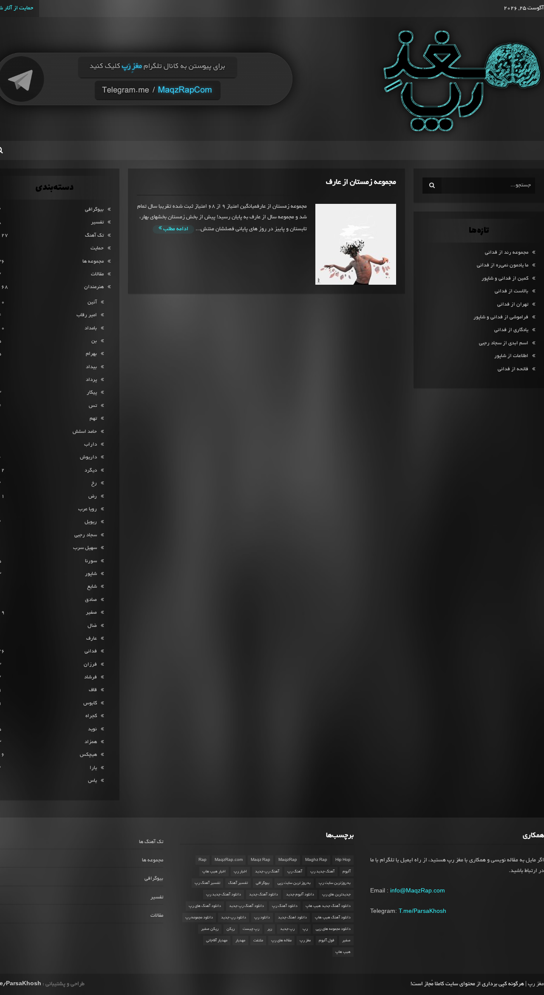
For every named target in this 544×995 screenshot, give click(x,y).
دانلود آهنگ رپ (285, 906)
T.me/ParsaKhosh (422, 910)
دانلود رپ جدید (233, 917)
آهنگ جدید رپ (322, 871)
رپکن (231, 929)
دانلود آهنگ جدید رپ (223, 894)
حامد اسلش (85, 432)
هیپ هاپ (343, 952)
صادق (91, 600)
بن (94, 341)
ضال (92, 626)
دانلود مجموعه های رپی (333, 929)
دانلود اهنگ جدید (292, 917)
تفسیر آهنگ (238, 883)
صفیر (91, 612)
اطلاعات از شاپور (511, 356)
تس (93, 406)
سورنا (91, 561)
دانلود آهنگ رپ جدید (246, 906)
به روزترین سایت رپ (335, 883)
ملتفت (258, 940)
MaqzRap (287, 860)
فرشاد (90, 677)
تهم (93, 418)
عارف (91, 638)
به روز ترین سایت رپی (294, 883)
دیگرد (91, 470)
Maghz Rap (316, 860)
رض (92, 496)
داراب (90, 444)
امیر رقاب (86, 315)
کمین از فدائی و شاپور (505, 278)
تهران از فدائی (512, 304)
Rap (202, 860)
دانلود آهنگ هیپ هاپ (333, 917)
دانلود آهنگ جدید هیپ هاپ (328, 906)
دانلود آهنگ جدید (263, 894)
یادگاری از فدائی (511, 330)
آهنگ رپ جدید (267, 871)
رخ (94, 483)
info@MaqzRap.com (417, 890)
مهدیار (240, 940)
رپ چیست (251, 929)
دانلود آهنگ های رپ (205, 906)
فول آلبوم (326, 940)
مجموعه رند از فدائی (506, 252)
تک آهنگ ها (151, 842)
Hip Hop (343, 860)
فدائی (91, 651)
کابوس (90, 703)
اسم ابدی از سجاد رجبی (503, 343)
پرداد (91, 380)
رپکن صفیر (209, 929)
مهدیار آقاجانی (216, 940)
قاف (93, 690)
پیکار (92, 392)
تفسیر (97, 222)
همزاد (91, 742)
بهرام (91, 354)
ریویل (91, 522)
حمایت (97, 248)
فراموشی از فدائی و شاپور (500, 317)
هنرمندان (94, 287)
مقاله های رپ (281, 940)
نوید (92, 729)
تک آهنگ (94, 235)
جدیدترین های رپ (336, 894)
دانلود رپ (262, 917)
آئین (92, 302)
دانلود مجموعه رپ (199, 917)
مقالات (97, 274)
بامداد (91, 328)
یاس (92, 780)
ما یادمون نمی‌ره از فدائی (502, 265)
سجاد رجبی (85, 535)
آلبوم (347, 871)
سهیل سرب (85, 548)
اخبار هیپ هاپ (214, 871)
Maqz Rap (260, 860)
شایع (92, 586)
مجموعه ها (93, 261)
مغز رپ (305, 940)
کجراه (91, 716)
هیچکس (88, 755)
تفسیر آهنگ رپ (207, 883)
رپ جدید (287, 929)
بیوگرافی (94, 209)
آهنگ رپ (294, 871)
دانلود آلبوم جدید (300, 894)
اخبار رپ (240, 871)
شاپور (91, 574)
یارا (93, 768)
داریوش (88, 457)
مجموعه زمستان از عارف (361, 182)
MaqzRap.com (229, 860)
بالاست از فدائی (511, 291)
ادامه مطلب (175, 229)
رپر (269, 929)
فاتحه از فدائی (513, 369)
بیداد (91, 367)
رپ (305, 929)
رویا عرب (87, 509)
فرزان (90, 664)
